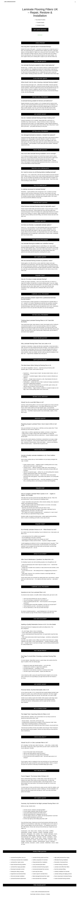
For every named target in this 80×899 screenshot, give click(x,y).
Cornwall (45, 834)
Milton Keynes (48, 835)
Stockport (35, 841)
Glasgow (23, 841)
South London (40, 839)
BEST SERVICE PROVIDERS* (40, 239)
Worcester (23, 834)
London (37, 842)
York (41, 834)
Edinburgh (39, 836)
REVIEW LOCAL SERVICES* (40, 396)
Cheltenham (48, 842)
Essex (55, 834)
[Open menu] (75, 2)
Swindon (44, 836)
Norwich (51, 832)
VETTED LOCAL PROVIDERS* (40, 97)
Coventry (27, 842)
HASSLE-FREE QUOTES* (39, 851)
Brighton (34, 836)
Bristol (32, 838)
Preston (34, 839)
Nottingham (50, 836)
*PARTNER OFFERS (35, 894)
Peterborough (24, 835)
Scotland (30, 832)
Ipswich (48, 841)
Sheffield (51, 831)
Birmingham (30, 834)
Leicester (42, 842)
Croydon (45, 838)
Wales (42, 835)
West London (34, 831)
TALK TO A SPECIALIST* (40, 185)
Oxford (55, 836)
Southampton (24, 831)
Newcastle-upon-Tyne (26, 836)
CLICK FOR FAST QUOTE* (40, 78)
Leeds (22, 838)
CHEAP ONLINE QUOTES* (40, 149)
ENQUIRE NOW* (40, 488)
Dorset (53, 842)
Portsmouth (50, 838)
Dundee (54, 835)
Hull (29, 831)
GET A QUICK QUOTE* (40, 256)
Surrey (55, 839)
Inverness (50, 839)
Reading (40, 831)
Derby (40, 838)
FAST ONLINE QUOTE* (40, 61)
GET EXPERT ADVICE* (40, 114)
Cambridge (46, 832)
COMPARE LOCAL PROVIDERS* (40, 294)
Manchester (28, 838)
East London (46, 831)
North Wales (29, 841)
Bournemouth (28, 839)
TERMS (48, 894)
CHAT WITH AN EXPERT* (40, 618)
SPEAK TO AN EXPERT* (40, 553)
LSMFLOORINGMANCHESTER (9, 1)
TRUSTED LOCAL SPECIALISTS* (40, 168)
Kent (34, 834)
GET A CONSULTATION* (40, 708)
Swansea (35, 832)
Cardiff (22, 842)
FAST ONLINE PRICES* (40, 650)
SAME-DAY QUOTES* (40, 221)
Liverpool (40, 832)
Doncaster (32, 842)
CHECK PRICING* (40, 42)
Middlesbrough (31, 835)
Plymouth (38, 835)
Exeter (46, 839)
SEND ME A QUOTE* (40, 418)
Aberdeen (52, 841)
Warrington (51, 834)
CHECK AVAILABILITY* (40, 449)
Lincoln (36, 838)
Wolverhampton (41, 841)
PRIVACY (43, 894)
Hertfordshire (24, 832)
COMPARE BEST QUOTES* (40, 202)
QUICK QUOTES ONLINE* (40, 359)
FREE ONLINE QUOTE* (39, 885)
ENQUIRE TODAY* (40, 275)
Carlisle (38, 834)
